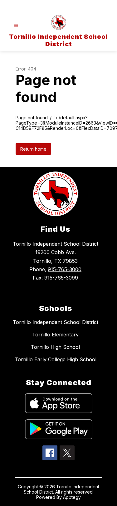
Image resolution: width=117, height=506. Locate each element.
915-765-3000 (64, 269)
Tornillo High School (55, 347)
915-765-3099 (61, 278)
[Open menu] (16, 25)
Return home (33, 149)
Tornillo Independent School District (55, 322)
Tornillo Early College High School (55, 359)
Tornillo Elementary (55, 334)
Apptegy (72, 497)
